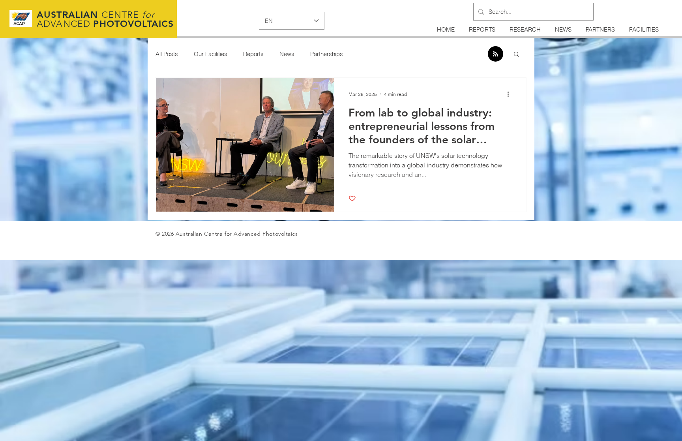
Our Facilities (210, 54)
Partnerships (326, 54)
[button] (516, 55)
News (286, 54)
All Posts (167, 54)
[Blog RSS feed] (495, 54)
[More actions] (510, 94)
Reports (253, 54)
